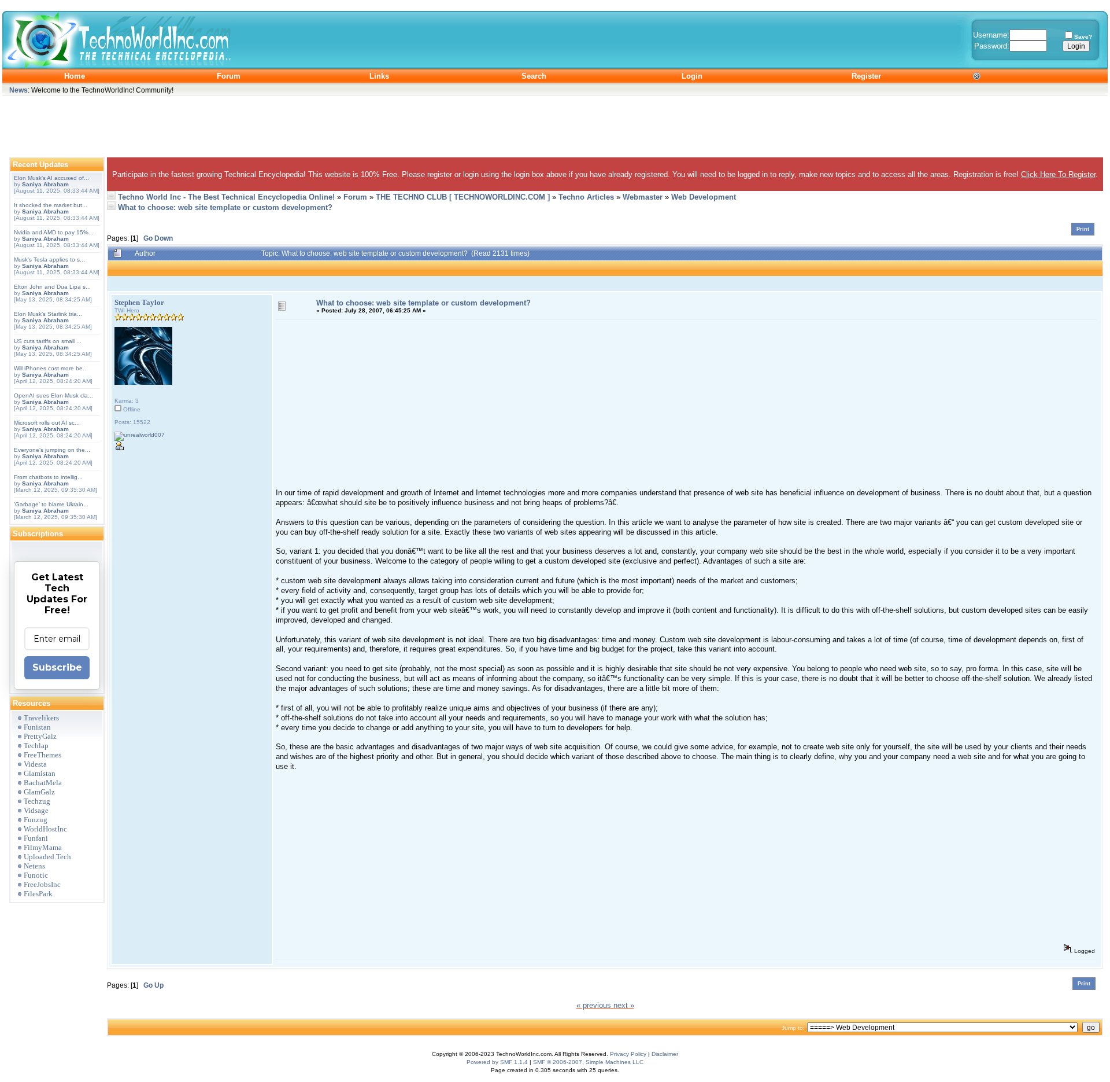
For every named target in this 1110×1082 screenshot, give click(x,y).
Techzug (37, 801)
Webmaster (643, 197)
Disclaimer (665, 1054)
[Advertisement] (555, 124)
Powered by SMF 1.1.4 (497, 1062)
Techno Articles (586, 197)
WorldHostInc (45, 829)
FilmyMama (43, 847)
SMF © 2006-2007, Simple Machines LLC (588, 1062)
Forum (355, 197)
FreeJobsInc (42, 884)
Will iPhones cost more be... (51, 368)
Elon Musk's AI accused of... (51, 178)
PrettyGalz (40, 736)
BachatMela (43, 782)
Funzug (35, 819)
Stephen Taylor (139, 302)
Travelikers (41, 717)
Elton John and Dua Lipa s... (52, 287)
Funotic (36, 875)
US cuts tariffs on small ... (48, 341)
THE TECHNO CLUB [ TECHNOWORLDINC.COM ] (463, 197)
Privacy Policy (628, 1054)
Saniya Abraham (45, 184)
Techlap (36, 745)
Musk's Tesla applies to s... (49, 259)
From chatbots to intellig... (48, 477)
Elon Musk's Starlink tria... (48, 314)
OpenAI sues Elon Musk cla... (53, 395)
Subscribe (57, 667)
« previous (593, 1005)
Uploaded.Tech (47, 856)
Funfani (36, 838)
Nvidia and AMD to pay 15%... (54, 232)
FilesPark (38, 893)
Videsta (35, 764)
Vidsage (36, 810)
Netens (34, 866)
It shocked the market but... (50, 205)
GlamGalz (39, 791)
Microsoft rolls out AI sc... (47, 422)
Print (1082, 229)
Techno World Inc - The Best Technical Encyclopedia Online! (226, 197)
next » (623, 1005)
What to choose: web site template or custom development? (225, 207)
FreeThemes (42, 754)
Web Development (703, 197)
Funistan (37, 727)
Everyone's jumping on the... (52, 450)
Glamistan (40, 773)
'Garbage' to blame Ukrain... (51, 504)
